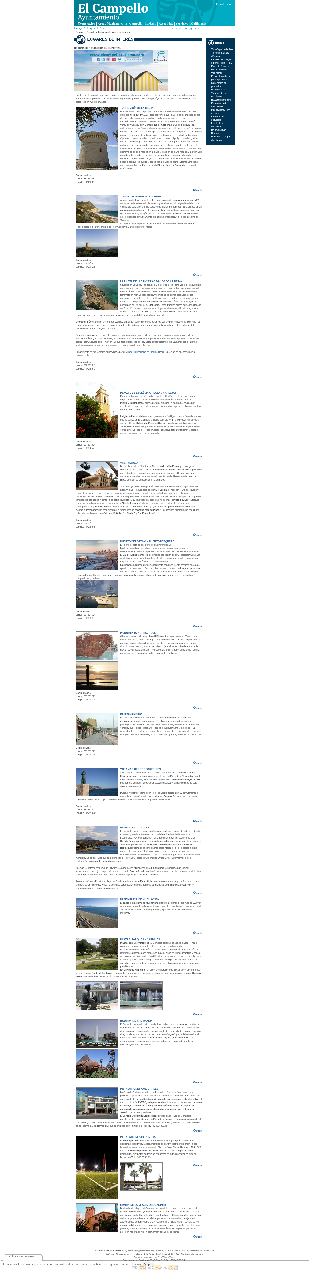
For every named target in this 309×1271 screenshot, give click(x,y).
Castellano (217, 3)
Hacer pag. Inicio (191, 28)
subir (199, 190)
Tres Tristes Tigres (166, 1257)
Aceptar (148, 1264)
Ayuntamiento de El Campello (113, 12)
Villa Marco (216, 73)
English (228, 3)
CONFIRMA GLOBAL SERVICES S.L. (167, 1260)
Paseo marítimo (219, 89)
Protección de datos (178, 1251)
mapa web (209, 1251)
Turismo (150, 24)
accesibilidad (196, 1251)
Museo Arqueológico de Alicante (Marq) (145, 352)
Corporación (86, 24)
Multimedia (198, 24)
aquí (85, 1264)
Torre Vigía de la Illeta (222, 49)
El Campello (134, 24)
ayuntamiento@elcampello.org (139, 1251)
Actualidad (166, 24)
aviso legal (161, 1251)
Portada (91, 32)
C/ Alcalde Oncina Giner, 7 (118, 1254)
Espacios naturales (221, 99)
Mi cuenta (176, 28)
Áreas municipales (110, 24)
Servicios (182, 24)
